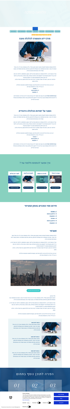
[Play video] (33, 273)
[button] (34, 290)
